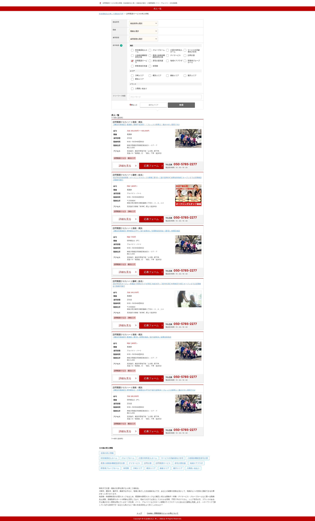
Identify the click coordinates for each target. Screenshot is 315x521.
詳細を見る (125, 165)
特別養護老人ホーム (141, 51)
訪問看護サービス (141, 61)
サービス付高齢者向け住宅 (194, 51)
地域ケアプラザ (176, 61)
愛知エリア (139, 79)
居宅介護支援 (158, 61)
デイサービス (175, 55)
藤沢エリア (192, 75)
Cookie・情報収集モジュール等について (162, 513)
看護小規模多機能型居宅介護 (159, 56)
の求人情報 (107, 453)
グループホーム (159, 50)
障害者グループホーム (194, 61)
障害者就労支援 (141, 66)
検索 (181, 105)
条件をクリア (153, 105)
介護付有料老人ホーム (176, 51)
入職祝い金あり (141, 88)
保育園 (155, 66)
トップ (139, 513)
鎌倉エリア (174, 75)
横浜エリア (157, 75)
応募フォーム (151, 165)
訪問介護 (191, 55)
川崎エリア (139, 75)
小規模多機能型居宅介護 (141, 56)
